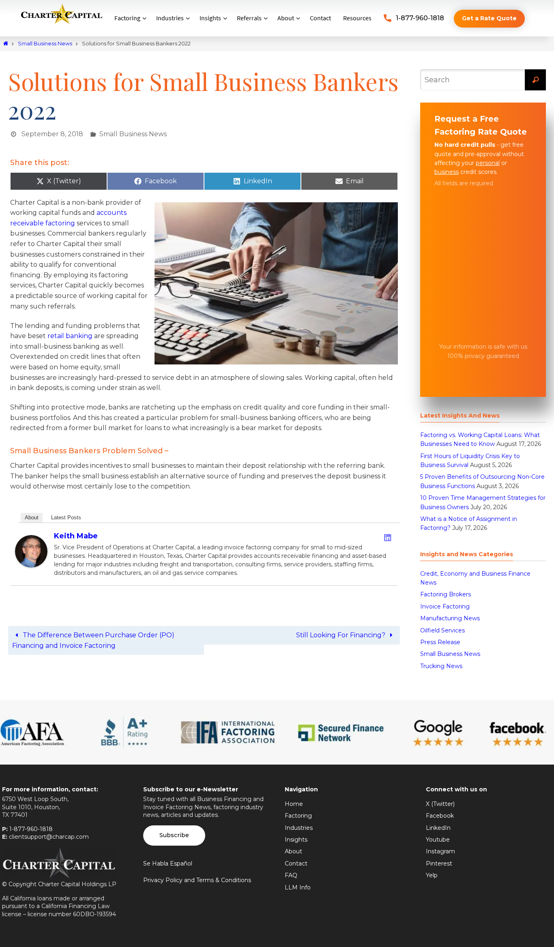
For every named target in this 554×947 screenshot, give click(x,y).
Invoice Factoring (445, 606)
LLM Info (298, 887)
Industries (299, 827)
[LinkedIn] (388, 537)
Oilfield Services (442, 630)
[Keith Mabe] (31, 565)
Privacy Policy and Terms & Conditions (197, 880)
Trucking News (441, 666)
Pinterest (439, 863)
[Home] (5, 44)
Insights (296, 839)
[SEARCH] (535, 79)
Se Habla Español (167, 863)
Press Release (440, 642)
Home (294, 804)
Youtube (438, 839)
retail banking (69, 336)
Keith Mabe (76, 535)
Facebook (440, 815)
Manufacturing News (450, 618)
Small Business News (45, 44)
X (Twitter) (440, 804)
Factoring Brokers (445, 594)
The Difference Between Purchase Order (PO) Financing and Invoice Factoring (93, 640)
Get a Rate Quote (489, 18)
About (32, 517)
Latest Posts (66, 517)
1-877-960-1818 (420, 18)
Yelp (432, 875)
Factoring (298, 815)
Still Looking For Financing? (341, 635)
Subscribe (174, 835)
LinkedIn (438, 827)
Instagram (440, 851)
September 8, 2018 (52, 134)
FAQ (291, 875)
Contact (296, 863)
